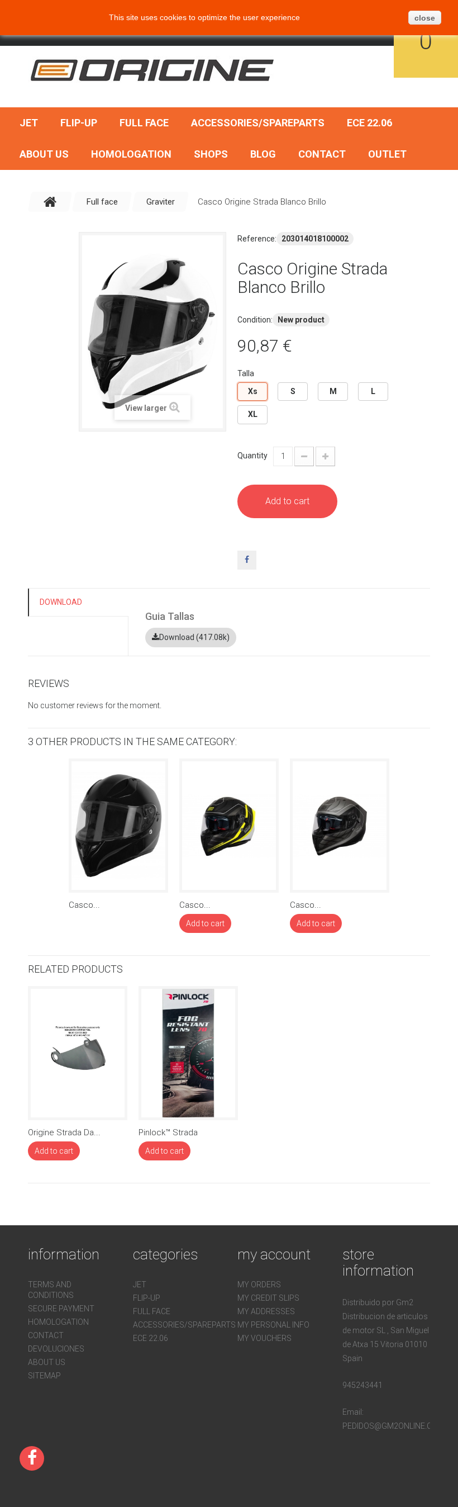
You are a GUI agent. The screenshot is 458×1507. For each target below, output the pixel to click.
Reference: (256, 238)
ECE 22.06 (369, 123)
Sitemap (44, 1375)
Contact (322, 154)
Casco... (84, 905)
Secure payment (61, 1308)
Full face (144, 123)
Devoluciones (56, 1348)
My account (274, 1254)
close (424, 17)
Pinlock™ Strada (168, 1132)
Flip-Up (78, 123)
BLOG (263, 154)
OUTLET (387, 154)
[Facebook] (32, 1458)
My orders (259, 1284)
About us (44, 154)
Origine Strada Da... (64, 1132)
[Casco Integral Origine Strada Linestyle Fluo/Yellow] (229, 826)
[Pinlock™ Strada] (188, 1053)
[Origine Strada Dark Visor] (77, 1053)
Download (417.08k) (194, 637)
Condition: (255, 319)
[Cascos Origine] (153, 69)
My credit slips (268, 1297)
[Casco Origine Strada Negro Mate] (118, 826)
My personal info (273, 1324)
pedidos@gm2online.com (393, 1425)
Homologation (131, 154)
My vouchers (264, 1338)
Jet (29, 123)
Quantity (252, 455)
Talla (246, 373)
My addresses (266, 1311)
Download (61, 602)
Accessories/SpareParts (258, 123)
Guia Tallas (169, 616)
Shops (211, 154)
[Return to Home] (50, 202)
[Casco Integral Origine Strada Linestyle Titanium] (339, 826)
